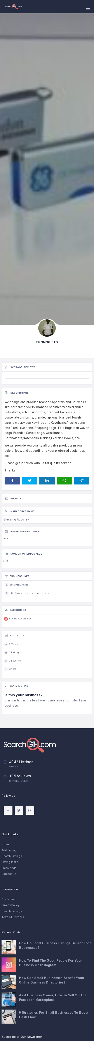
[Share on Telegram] (81, 480)
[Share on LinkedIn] (47, 480)
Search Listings (12, 856)
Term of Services (13, 917)
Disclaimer (9, 899)
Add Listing (9, 850)
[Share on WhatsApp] (64, 480)
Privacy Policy (10, 905)
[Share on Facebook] (12, 480)
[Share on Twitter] (29, 480)
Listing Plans (10, 862)
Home (5, 844)
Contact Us (9, 873)
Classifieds (9, 868)
